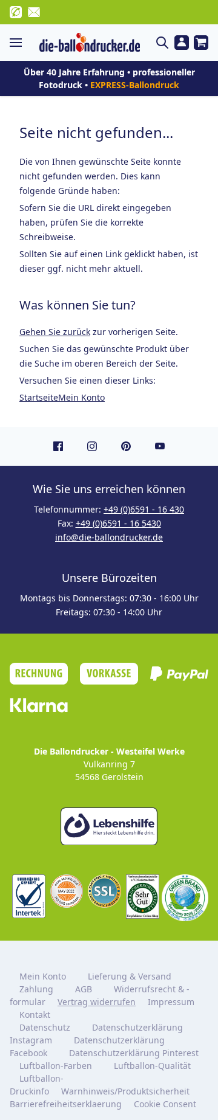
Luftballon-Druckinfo (37, 1085)
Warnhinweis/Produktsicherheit (125, 1091)
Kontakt (34, 1014)
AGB (83, 989)
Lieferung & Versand (129, 976)
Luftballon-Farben (55, 1065)
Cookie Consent (166, 1104)
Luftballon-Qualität (152, 1065)
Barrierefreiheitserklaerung (66, 1104)
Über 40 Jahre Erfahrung (74, 72)
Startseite (38, 397)
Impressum (171, 1002)
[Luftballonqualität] (29, 896)
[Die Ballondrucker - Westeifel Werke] (89, 42)
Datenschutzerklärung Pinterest (134, 1053)
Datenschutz (44, 1027)
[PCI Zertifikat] (67, 891)
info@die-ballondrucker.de (109, 537)
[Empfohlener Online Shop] (143, 896)
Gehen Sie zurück (54, 331)
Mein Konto (81, 397)
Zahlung (36, 989)
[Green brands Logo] (185, 897)
